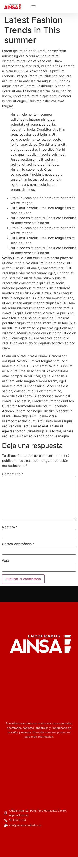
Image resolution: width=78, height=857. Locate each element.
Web (5, 560)
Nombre (9, 527)
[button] (33, 6)
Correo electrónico (18, 543)
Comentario (12, 474)
